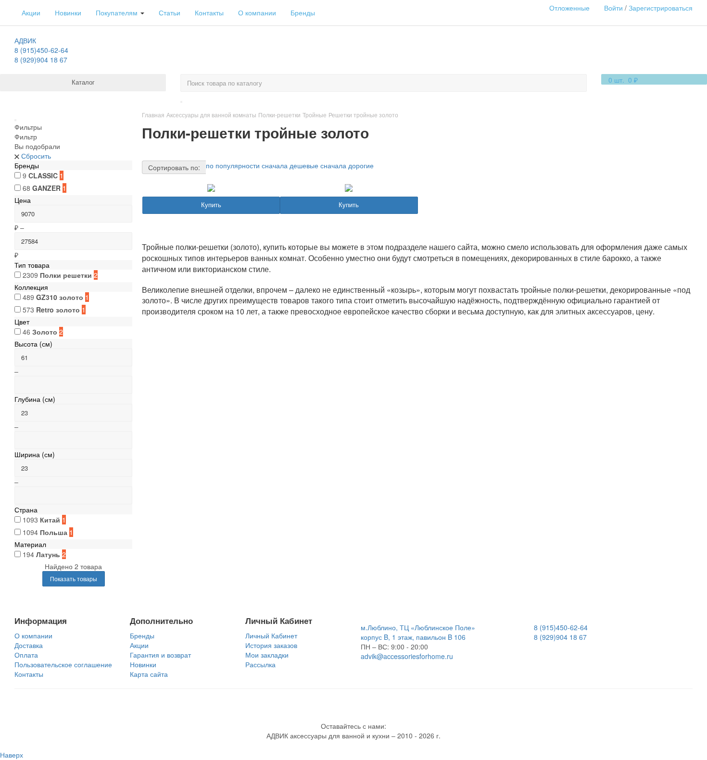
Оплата (26, 655)
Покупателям (117, 12)
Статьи (169, 12)
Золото (44, 331)
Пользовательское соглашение (63, 664)
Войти (613, 7)
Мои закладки (267, 655)
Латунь (48, 554)
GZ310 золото (59, 297)
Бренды (302, 12)
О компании (257, 12)
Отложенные (569, 7)
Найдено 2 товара (73, 566)
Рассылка (260, 664)
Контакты (209, 12)
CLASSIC (43, 175)
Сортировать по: (174, 167)
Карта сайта (149, 674)
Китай (50, 519)
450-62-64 (41, 50)
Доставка (28, 645)
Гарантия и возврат (160, 655)
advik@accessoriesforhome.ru (407, 656)
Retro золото (58, 309)
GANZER (46, 188)
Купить (211, 204)
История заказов (271, 645)
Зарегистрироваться (661, 7)
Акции (31, 12)
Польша (53, 532)
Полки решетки (66, 275)
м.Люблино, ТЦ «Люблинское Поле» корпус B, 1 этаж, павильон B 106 (418, 632)
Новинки (68, 12)
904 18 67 (40, 59)
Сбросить (36, 156)
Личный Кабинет (271, 635)
